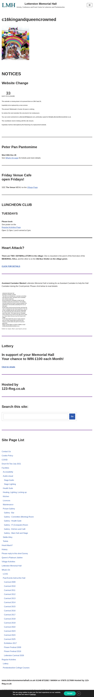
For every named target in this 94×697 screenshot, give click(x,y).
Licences (6, 501)
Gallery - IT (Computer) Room (16, 525)
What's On (6, 570)
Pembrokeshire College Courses (16, 668)
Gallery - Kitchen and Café (14, 529)
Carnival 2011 (9, 590)
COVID (5, 460)
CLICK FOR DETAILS (11, 266)
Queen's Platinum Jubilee (12, 558)
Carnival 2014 (9, 602)
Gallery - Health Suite (12, 521)
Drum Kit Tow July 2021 (11, 464)
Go (72, 416)
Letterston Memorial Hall (12, 566)
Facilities (5, 468)
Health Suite (8, 488)
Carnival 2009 (9, 582)
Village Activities (8, 562)
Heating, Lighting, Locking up (15, 492)
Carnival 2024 (9, 635)
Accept (69, 693)
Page (18, 227)
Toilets (5, 541)
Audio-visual (8, 476)
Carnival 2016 (9, 611)
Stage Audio (9, 480)
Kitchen (6, 496)
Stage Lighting (10, 484)
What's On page (12, 158)
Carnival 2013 (9, 598)
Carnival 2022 (9, 627)
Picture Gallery (9, 509)
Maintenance (8, 505)
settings (33, 694)
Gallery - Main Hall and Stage (16, 533)
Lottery (5, 664)
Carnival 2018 (9, 619)
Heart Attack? (7, 545)
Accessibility (8, 472)
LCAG (5, 574)
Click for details (8, 367)
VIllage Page (32, 187)
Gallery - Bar (9, 513)
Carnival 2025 (9, 639)
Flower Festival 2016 (12, 651)
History (4, 549)
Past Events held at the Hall (14, 578)
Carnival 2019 (9, 623)
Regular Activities (9, 227)
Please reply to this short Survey (15, 553)
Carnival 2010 (9, 586)
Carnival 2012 (9, 594)
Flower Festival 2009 (12, 647)
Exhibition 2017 (10, 643)
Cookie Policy (7, 456)
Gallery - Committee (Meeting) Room (19, 517)
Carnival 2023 (9, 631)
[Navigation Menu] (89, 5)
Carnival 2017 (9, 615)
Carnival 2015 (9, 607)
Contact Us (6, 451)
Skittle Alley (7, 537)
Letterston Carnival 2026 (14, 655)
